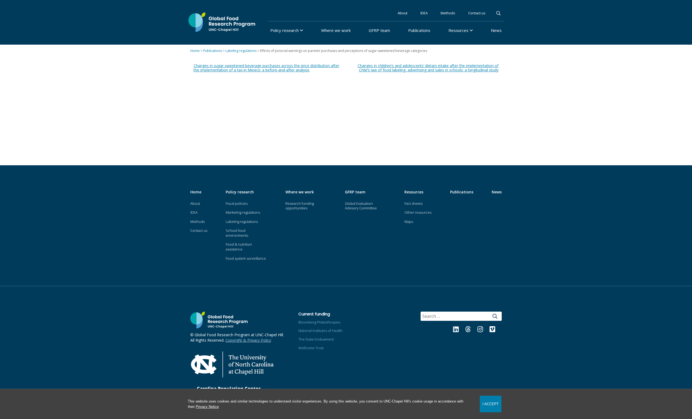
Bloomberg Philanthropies (319, 322)
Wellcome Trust (311, 347)
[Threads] (465, 330)
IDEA (424, 13)
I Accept (491, 404)
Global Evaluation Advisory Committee (361, 206)
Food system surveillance (246, 258)
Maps (408, 221)
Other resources (417, 212)
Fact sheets (413, 203)
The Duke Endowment (316, 339)
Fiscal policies (237, 203)
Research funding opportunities (299, 206)
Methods (448, 13)
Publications (419, 30)
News (496, 30)
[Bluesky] (499, 330)
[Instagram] (477, 330)
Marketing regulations (243, 212)
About (402, 13)
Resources (458, 30)
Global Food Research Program (221, 22)
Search (499, 13)
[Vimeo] (489, 330)
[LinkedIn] (453, 330)
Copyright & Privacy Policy (248, 340)
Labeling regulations (242, 221)
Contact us (476, 13)
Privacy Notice (207, 407)
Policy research (284, 30)
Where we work (336, 30)
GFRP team (379, 30)
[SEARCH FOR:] (447, 317)
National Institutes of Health (320, 330)
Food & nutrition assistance (239, 247)
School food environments (237, 233)
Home (195, 191)
